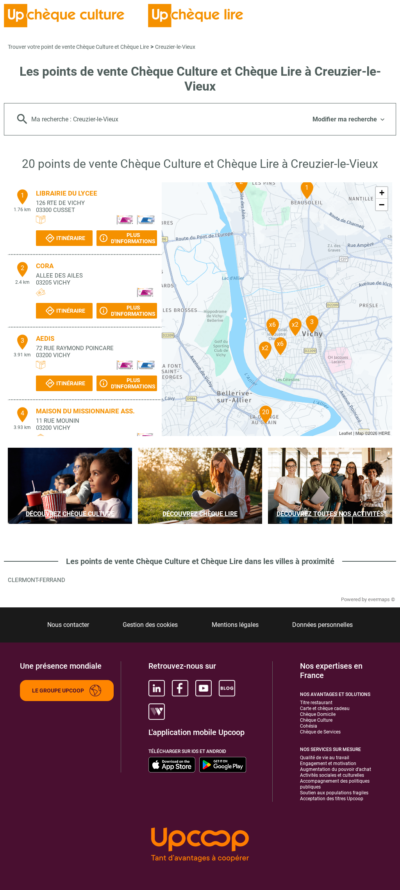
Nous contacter (68, 624)
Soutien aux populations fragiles (334, 793)
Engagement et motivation (328, 763)
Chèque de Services (320, 732)
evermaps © (381, 599)
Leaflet (345, 433)
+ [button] (381, 193)
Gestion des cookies (150, 624)
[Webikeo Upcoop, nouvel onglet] (156, 711)
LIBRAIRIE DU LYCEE (66, 193)
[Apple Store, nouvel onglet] (171, 765)
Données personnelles (322, 624)
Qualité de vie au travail (324, 757)
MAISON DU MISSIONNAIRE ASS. (85, 411)
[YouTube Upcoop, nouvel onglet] (203, 688)
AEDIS (45, 338)
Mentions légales (235, 624)
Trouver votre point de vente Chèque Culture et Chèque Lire (78, 47)
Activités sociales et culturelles (332, 775)
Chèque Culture (316, 720)
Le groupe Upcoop (58, 690)
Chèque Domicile (318, 714)
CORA (45, 266)
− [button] (381, 204)
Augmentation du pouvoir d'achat (335, 769)
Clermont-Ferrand (36, 580)
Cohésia (308, 726)
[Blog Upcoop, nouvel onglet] (227, 688)
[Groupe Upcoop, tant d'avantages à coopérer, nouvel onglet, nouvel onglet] (200, 845)
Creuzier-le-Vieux (175, 47)
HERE (384, 433)
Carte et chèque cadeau (325, 708)
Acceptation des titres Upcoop (331, 798)
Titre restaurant (316, 702)
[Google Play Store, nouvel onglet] (222, 765)
